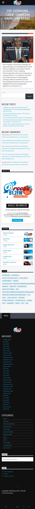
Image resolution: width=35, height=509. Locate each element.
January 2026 (7, 355)
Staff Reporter (7, 59)
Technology (6, 442)
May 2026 (6, 346)
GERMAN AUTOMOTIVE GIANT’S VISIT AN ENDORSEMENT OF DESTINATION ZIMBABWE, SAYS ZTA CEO (16, 109)
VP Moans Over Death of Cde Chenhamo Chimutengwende (17, 48)
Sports (5, 440)
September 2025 (8, 364)
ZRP (27, 303)
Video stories (7, 448)
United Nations (8, 300)
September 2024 (8, 391)
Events (5, 418)
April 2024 (6, 402)
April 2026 (6, 348)
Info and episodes (17, 220)
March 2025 (6, 377)
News (15, 38)
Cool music (24, 278)
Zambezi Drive (7, 251)
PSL (29, 295)
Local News (6, 429)
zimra (17, 303)
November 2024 (8, 386)
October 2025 (7, 362)
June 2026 (6, 344)
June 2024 (6, 398)
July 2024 (6, 395)
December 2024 (8, 384)
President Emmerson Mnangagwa (14, 295)
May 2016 (6, 409)
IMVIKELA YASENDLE (8, 233)
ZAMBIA (29, 300)
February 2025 (7, 380)
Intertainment (7, 426)
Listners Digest (7, 256)
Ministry (13, 286)
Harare (15, 281)
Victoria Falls (20, 300)
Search (3, 92)
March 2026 (6, 351)
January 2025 (7, 382)
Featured (6, 421)
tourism (21, 297)
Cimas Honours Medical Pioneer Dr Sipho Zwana (17, 117)
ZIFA (4, 303)
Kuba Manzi (6, 239)
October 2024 (7, 389)
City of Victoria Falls (10, 278)
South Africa (12, 297)
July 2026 (6, 342)
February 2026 (7, 353)
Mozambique (22, 286)
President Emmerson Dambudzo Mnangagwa (18, 292)
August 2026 (7, 339)
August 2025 (7, 366)
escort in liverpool (7, 154)
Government (7, 281)
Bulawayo (15, 275)
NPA (17, 289)
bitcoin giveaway (7, 146)
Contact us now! (8, 476)
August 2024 (7, 393)
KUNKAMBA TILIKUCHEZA (9, 262)
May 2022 (6, 404)
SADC (4, 297)
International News (9, 424)
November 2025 (8, 360)
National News (7, 38)
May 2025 (6, 373)
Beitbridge (6, 275)
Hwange (5, 286)
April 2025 (6, 375)
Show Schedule (8, 471)
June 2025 (6, 371)
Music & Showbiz (8, 432)
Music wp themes (8, 289)
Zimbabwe (10, 303)
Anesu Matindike (7, 140)
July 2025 (6, 369)
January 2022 (7, 407)
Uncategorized (7, 445)
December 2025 (8, 357)
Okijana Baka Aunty (8, 245)
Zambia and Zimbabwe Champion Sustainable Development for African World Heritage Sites (16, 148)
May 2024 (6, 400)
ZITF (22, 303)
